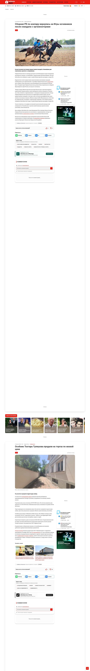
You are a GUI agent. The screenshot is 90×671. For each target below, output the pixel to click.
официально (32, 444)
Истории (29, 2)
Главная (7, 9)
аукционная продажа (22, 585)
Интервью (45, 2)
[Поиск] (78, 2)
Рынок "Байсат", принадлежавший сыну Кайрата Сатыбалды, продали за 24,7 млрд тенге (44, 558)
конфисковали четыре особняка (25, 535)
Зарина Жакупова (27, 21)
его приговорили (36, 532)
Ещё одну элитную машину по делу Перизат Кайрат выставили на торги (25, 557)
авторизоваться (26, 165)
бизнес (31, 585)
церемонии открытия (39, 118)
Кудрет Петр (26, 444)
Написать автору (71, 30)
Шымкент (49, 585)
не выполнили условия (28, 113)
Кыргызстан (47, 144)
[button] (79, 6)
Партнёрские (60, 2)
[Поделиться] (87, 668)
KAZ (84, 2)
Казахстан (34, 144)
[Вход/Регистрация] (81, 2)
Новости (24, 2)
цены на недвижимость (22, 588)
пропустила (50, 81)
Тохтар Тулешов (19, 530)
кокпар (40, 144)
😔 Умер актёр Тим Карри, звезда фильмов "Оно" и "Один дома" (66, 93)
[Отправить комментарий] (51, 168)
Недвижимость (34, 588)
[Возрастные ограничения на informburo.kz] (76, 2)
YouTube (66, 2)
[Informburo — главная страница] (10, 2)
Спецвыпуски (52, 2)
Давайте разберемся (37, 2)
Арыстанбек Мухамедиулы (23, 144)
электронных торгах (27, 496)
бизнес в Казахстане (40, 585)
